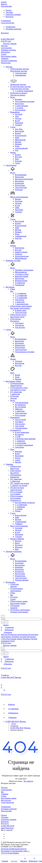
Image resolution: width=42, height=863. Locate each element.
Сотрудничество (7, 802)
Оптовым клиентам (13, 29)
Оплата (8, 10)
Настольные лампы (8, 798)
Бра (2, 792)
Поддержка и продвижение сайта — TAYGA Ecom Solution (15, 852)
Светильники (6, 790)
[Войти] (2, 683)
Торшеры (4, 794)
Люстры (4, 788)
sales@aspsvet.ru (7, 828)
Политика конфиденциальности (13, 849)
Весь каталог (6, 800)
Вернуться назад (15, 781)
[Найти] (6, 622)
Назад (13, 724)
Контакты (9, 17)
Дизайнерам (10, 27)
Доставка (9, 12)
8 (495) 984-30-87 (7, 39)
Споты (3, 796)
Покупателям (6, 811)
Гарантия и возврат (13, 14)
